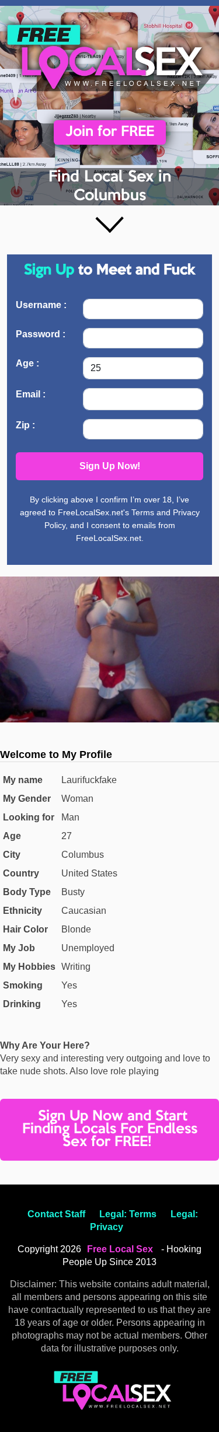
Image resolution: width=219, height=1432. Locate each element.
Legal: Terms (128, 1214)
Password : (40, 334)
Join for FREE (109, 132)
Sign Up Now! (109, 466)
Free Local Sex (120, 1249)
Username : (41, 305)
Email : (31, 394)
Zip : (25, 425)
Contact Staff (56, 1214)
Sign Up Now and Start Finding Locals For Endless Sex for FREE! (109, 1129)
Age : (27, 363)
